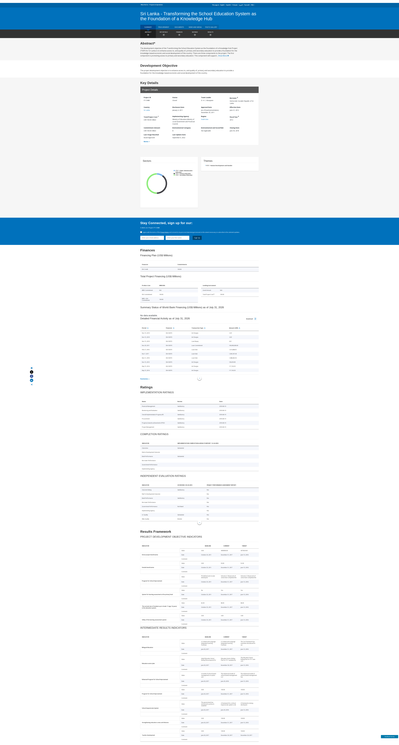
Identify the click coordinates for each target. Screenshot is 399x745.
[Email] (31, 368)
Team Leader (206, 97)
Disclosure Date (178, 107)
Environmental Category (181, 128)
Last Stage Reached (151, 135)
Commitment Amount (152, 128)
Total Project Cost (151, 116)
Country (147, 107)
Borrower (234, 97)
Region (203, 116)
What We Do (144, 5)
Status (174, 97)
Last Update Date (179, 135)
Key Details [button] (164, 32)
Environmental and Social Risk (212, 128)
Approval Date (206, 107)
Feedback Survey (390, 737)
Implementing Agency (180, 116)
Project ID (147, 97)
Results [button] (210, 32)
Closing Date (234, 128)
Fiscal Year (234, 116)
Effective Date (235, 107)
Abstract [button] (148, 32)
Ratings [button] (195, 32)
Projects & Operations (156, 5)
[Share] (31, 376)
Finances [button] (179, 32)
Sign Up (197, 238)
